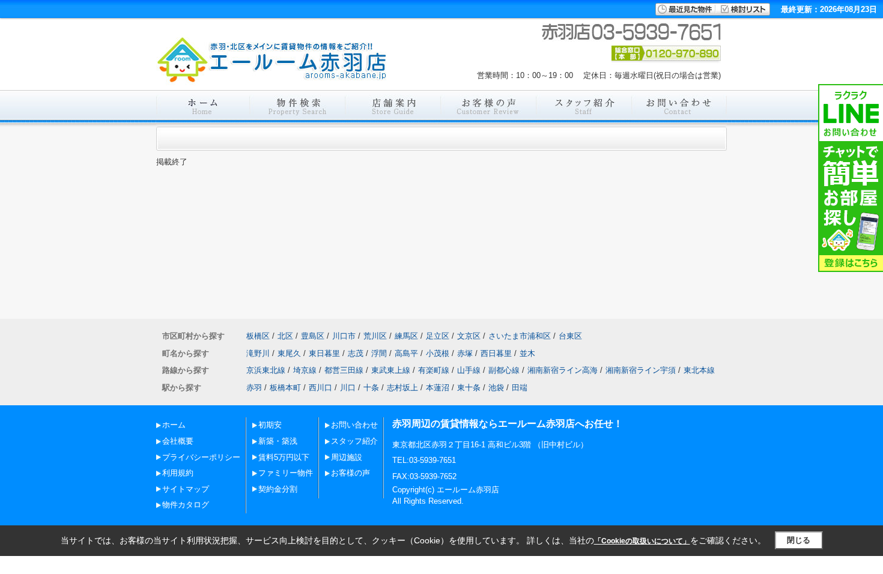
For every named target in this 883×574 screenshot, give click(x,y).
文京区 (469, 335)
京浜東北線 (265, 370)
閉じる (798, 540)
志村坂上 (402, 387)
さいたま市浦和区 (519, 335)
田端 (519, 387)
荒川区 (375, 335)
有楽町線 (433, 370)
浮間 (379, 353)
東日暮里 (324, 353)
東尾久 (289, 353)
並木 (527, 353)
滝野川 (258, 353)
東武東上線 (390, 370)
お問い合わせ (354, 424)
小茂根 (437, 353)
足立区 (437, 335)
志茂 (355, 353)
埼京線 (305, 370)
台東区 (570, 335)
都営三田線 (343, 370)
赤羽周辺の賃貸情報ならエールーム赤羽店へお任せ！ (507, 423)
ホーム (174, 424)
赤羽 (254, 387)
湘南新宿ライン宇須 (640, 370)
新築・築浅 (277, 441)
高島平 (406, 353)
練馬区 (406, 335)
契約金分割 (277, 489)
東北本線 (699, 370)
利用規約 (177, 472)
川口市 (344, 335)
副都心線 (504, 370)
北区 (285, 335)
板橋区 (258, 335)
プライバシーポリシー (201, 457)
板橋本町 (285, 387)
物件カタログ (185, 504)
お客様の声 (350, 472)
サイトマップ (185, 489)
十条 (371, 387)
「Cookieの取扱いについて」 (642, 541)
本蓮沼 (437, 387)
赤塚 (465, 353)
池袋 (496, 387)
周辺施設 (346, 457)
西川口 (320, 387)
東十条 (469, 387)
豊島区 (312, 335)
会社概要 (177, 441)
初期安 (270, 424)
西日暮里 (496, 353)
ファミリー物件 (285, 472)
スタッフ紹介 (354, 441)
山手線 (469, 370)
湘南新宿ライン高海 (562, 370)
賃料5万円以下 (283, 457)
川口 (348, 387)
